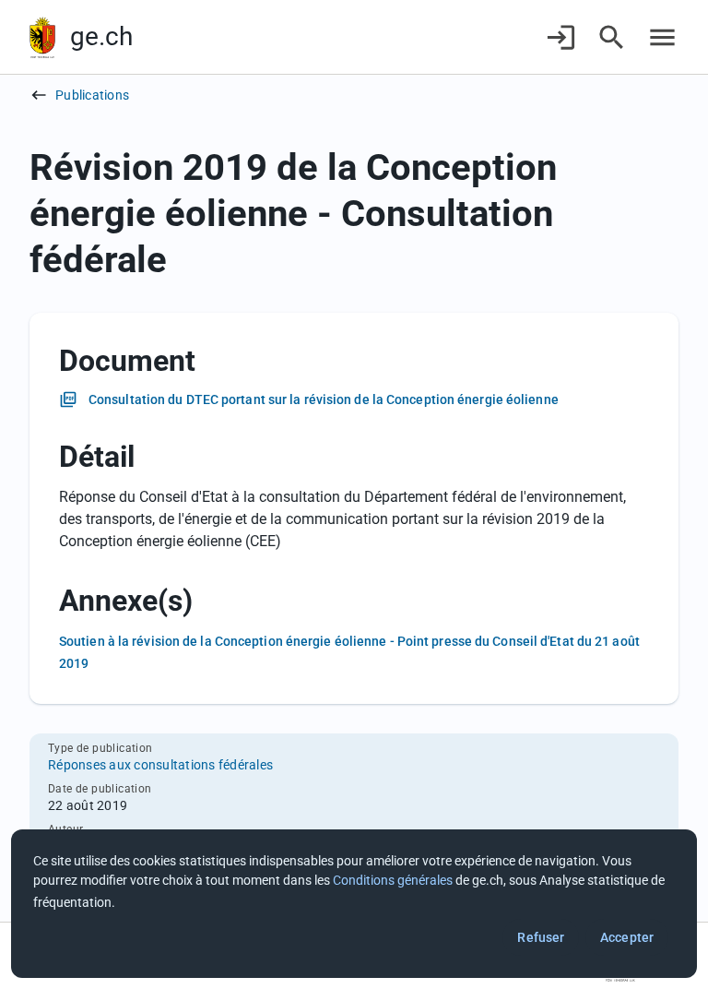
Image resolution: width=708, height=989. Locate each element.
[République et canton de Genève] (42, 37)
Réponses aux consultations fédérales (160, 764)
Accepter (627, 937)
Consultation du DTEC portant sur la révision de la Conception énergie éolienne (323, 399)
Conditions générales (393, 880)
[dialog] (354, 903)
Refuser (540, 937)
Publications (92, 95)
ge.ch (101, 36)
